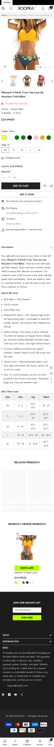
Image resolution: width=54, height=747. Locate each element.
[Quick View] (17, 539)
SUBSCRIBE (27, 617)
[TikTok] (9, 694)
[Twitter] (22, 694)
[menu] (3, 8)
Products (13, 15)
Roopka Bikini (17, 109)
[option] (27, 44)
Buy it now (27, 194)
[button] (44, 67)
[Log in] (43, 8)
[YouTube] (15, 694)
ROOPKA (7, 2)
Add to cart (21, 185)
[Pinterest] (3, 694)
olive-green (23, 582)
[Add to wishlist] (45, 185)
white (19, 582)
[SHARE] (50, 186)
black (27, 582)
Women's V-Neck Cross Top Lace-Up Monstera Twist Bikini (26, 572)
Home (3, 15)
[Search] (11, 8)
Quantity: (6, 171)
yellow (16, 582)
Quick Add (27, 568)
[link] (13, 505)
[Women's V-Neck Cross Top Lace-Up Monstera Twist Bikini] (27, 547)
